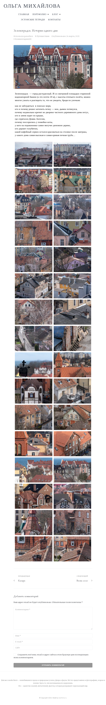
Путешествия (43, 36)
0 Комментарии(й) (22, 39)
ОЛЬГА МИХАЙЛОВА (32, 6)
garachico (28, 36)
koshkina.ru (63, 698)
